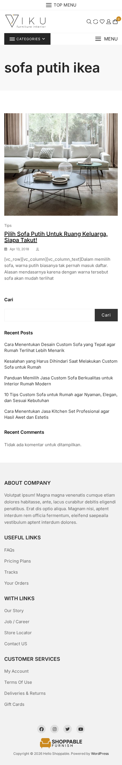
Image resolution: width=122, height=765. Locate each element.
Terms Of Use (18, 682)
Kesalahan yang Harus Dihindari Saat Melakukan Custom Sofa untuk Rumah (60, 364)
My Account (16, 671)
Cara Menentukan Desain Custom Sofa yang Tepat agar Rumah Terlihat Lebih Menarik (59, 347)
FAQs (9, 550)
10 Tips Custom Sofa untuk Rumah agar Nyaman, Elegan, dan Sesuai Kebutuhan (60, 397)
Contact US (15, 643)
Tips (8, 225)
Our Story (14, 610)
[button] (106, 39)
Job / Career (17, 621)
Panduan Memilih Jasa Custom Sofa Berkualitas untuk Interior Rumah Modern (58, 380)
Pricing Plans (17, 561)
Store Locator (18, 632)
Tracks (11, 572)
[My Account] (108, 21)
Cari (8, 299)
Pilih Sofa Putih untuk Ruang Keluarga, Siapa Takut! (56, 236)
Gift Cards (14, 704)
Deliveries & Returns (25, 693)
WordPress (100, 753)
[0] (115, 21)
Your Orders (16, 583)
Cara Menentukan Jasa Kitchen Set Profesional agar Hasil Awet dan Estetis (57, 414)
